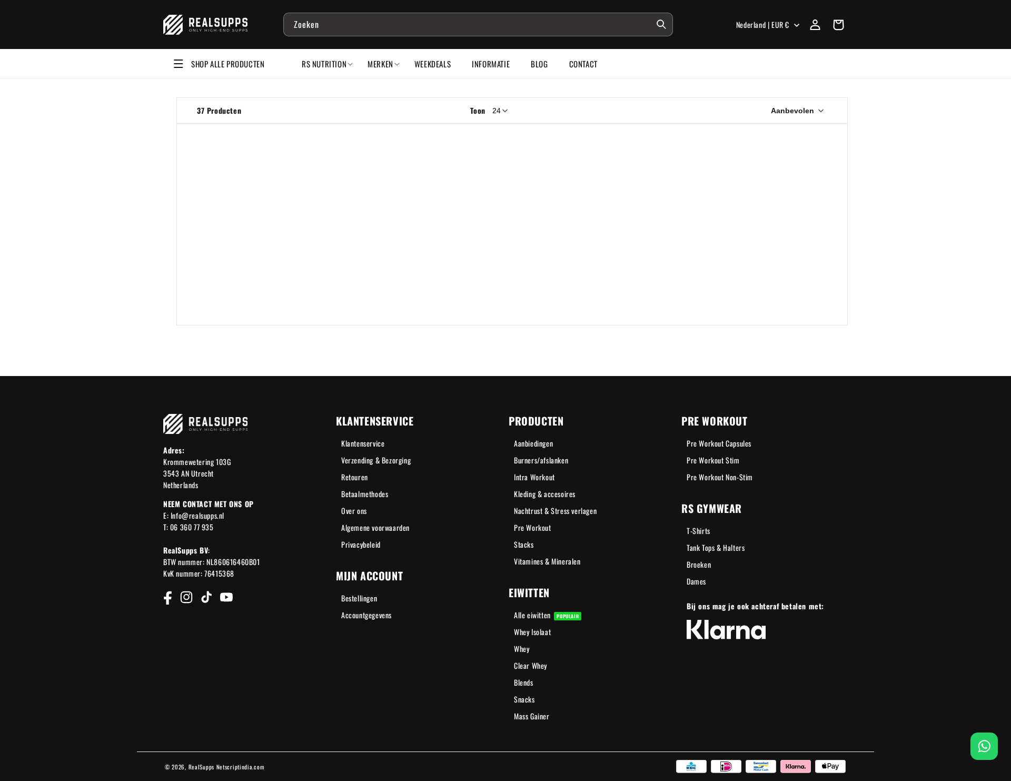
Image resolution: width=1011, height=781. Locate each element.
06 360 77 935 (192, 526)
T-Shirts (698, 530)
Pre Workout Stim (713, 460)
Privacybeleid (361, 544)
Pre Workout (532, 527)
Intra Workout (534, 476)
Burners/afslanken (541, 460)
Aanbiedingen (533, 443)
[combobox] (478, 24)
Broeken (699, 564)
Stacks (524, 544)
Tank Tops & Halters (716, 547)
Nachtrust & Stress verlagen (555, 510)
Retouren (354, 476)
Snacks (524, 699)
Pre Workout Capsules (719, 443)
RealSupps (201, 767)
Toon (477, 110)
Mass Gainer (532, 715)
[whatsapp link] (984, 746)
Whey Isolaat (532, 631)
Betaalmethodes (364, 493)
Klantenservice (362, 443)
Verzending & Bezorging (376, 460)
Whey (521, 648)
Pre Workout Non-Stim (720, 476)
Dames (696, 581)
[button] (838, 24)
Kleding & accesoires (545, 493)
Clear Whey (530, 665)
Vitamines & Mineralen (547, 561)
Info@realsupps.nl (197, 515)
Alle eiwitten (546, 614)
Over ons (354, 510)
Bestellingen (359, 598)
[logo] (206, 24)
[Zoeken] (661, 24)
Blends (523, 682)
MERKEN (380, 64)
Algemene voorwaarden (375, 527)
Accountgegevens (366, 614)
